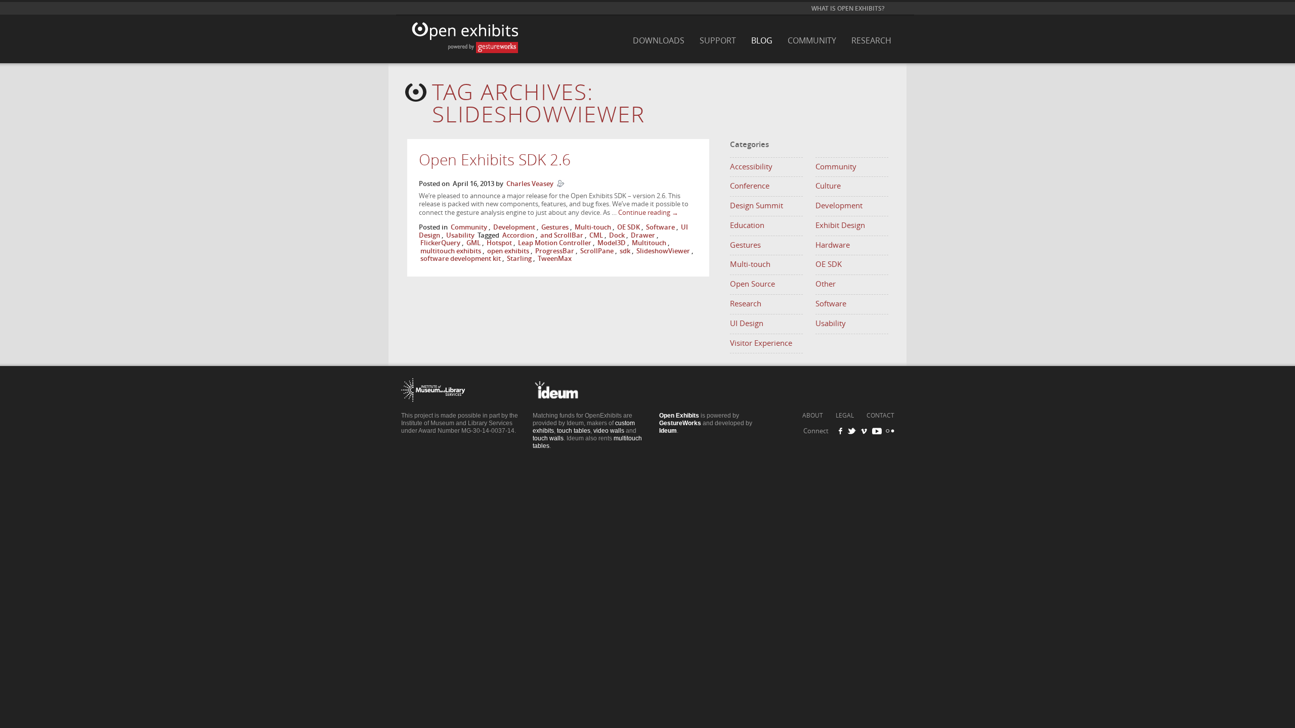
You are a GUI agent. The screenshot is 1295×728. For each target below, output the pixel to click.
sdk (625, 251)
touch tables (573, 430)
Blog (761, 41)
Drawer (643, 235)
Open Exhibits (462, 42)
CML (596, 235)
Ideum (668, 430)
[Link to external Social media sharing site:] (854, 431)
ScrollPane (597, 251)
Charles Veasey (529, 184)
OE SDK (628, 227)
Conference (749, 186)
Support (718, 41)
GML (473, 243)
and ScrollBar (561, 235)
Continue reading (648, 212)
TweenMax (555, 258)
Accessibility (751, 166)
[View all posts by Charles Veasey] (560, 184)
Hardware (832, 245)
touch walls (548, 438)
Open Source (752, 284)
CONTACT (880, 415)
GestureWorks (680, 423)
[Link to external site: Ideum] (565, 409)
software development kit (460, 258)
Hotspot (499, 243)
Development (514, 227)
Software (660, 227)
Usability (460, 235)
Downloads (658, 41)
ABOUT (812, 415)
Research (871, 41)
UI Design (746, 323)
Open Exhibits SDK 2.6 (495, 160)
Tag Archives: (538, 103)
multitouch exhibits (450, 251)
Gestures (555, 227)
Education (747, 225)
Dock (617, 235)
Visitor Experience (761, 343)
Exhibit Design (840, 225)
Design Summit (756, 205)
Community (812, 41)
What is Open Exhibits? (847, 8)
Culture (828, 186)
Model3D (611, 243)
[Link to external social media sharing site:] (888, 431)
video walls (608, 430)
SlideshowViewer (663, 251)
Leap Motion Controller (554, 243)
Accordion (518, 235)
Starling (519, 258)
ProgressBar (554, 251)
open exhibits (508, 251)
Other (825, 284)
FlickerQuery (440, 243)
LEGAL (845, 415)
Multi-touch (593, 227)
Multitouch (649, 243)
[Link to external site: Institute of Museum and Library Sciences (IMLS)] (433, 409)
